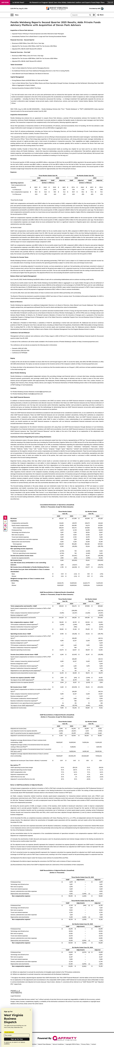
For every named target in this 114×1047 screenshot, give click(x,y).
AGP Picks (5, 2)
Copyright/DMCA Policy (72, 1044)
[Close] (30, 1010)
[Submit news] (5, 518)
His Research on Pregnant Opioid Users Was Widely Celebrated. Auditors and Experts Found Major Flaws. (67, 2)
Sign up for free (17, 1039)
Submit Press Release (44, 1044)
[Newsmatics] (5, 529)
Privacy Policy (85, 1044)
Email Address (9, 1032)
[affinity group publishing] (5, 525)
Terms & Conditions (58, 1044)
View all (110, 2)
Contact (93, 1044)
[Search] (90, 15)
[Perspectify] (5, 522)
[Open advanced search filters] (94, 15)
